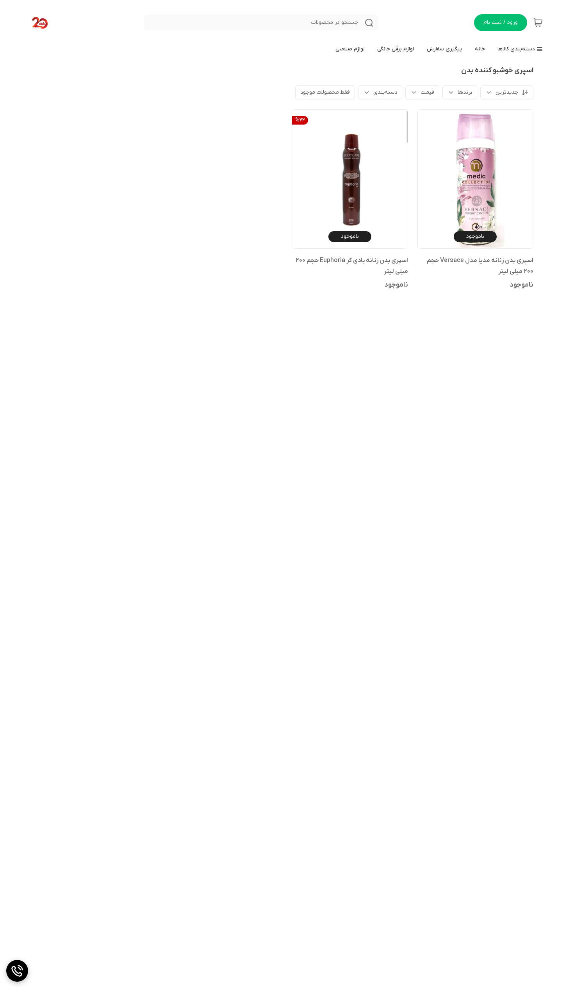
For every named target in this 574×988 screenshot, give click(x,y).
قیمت (427, 92)
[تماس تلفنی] (17, 971)
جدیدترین (507, 92)
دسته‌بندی (385, 92)
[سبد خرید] (538, 22)
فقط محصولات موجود (325, 92)
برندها (465, 92)
